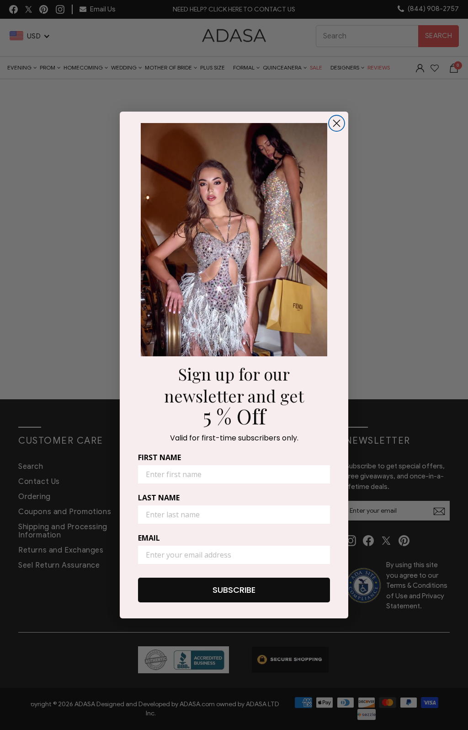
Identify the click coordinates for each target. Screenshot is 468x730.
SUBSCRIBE (234, 590)
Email (149, 538)
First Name (159, 457)
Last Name (159, 498)
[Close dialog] (337, 123)
